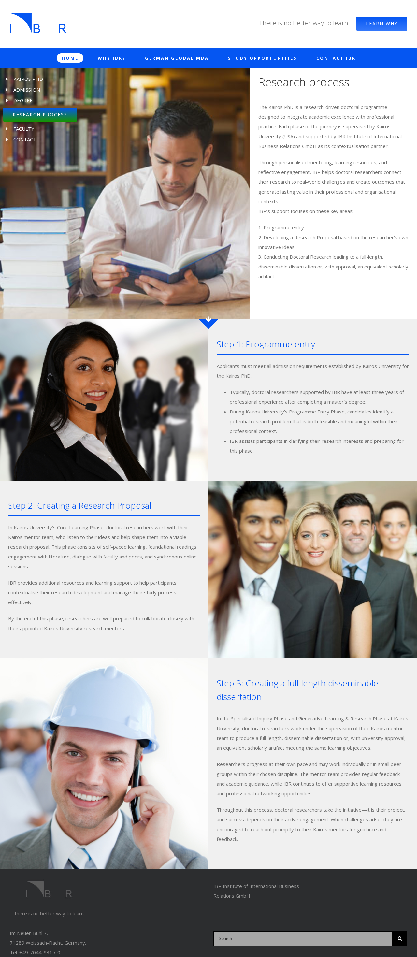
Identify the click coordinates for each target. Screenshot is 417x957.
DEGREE (23, 100)
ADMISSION (26, 89)
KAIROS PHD (28, 79)
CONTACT (24, 139)
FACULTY (23, 128)
